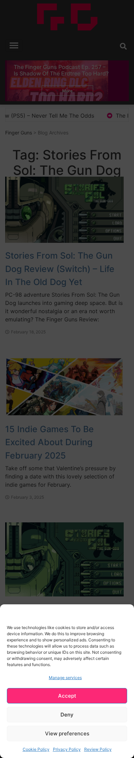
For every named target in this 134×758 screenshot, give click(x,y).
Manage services (65, 677)
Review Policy (98, 749)
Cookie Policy (36, 749)
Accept (67, 695)
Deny (67, 714)
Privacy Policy (67, 749)
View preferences (67, 733)
